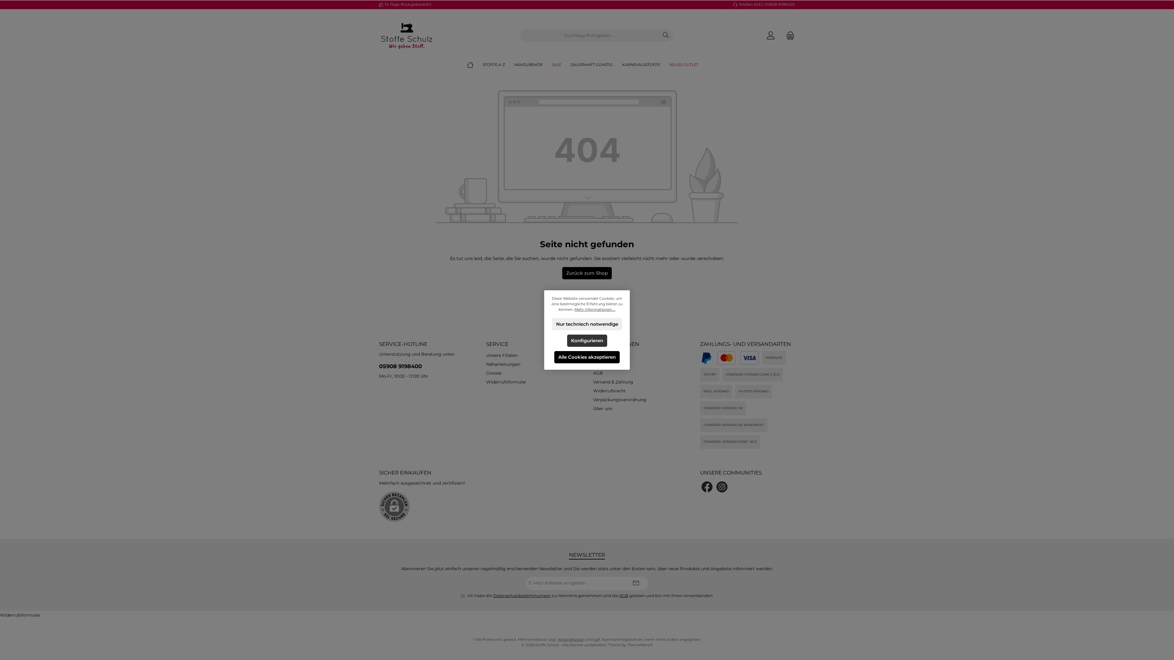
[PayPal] (707, 358)
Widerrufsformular (506, 382)
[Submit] (636, 583)
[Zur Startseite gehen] (406, 35)
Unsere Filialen (502, 355)
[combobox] (589, 35)
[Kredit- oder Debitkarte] (738, 358)
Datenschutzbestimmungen (522, 595)
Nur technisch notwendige (587, 324)
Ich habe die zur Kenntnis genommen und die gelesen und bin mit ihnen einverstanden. (590, 595)
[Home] (475, 64)
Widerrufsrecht (609, 391)
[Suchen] (666, 35)
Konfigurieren (587, 340)
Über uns (602, 408)
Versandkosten (571, 639)
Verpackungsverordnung (619, 399)
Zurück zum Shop (587, 273)
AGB (598, 373)
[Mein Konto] (770, 35)
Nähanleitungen (503, 364)
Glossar (494, 373)
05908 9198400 (400, 366)
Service (497, 344)
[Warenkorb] (788, 35)
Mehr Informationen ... (594, 309)
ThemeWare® (640, 645)
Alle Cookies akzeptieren (587, 357)
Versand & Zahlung (613, 382)
